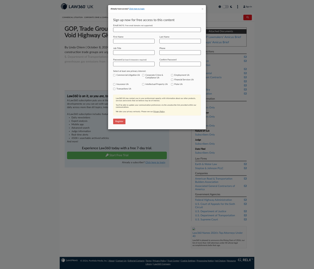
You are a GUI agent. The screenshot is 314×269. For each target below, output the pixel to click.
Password (130, 60)
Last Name (164, 37)
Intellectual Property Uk (156, 84)
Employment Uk (182, 75)
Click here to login (137, 9)
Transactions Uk (123, 89)
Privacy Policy (159, 111)
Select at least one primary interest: (129, 71)
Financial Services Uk (184, 80)
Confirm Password (167, 60)
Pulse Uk (178, 84)
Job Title (117, 48)
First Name (118, 37)
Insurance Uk (122, 84)
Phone (162, 48)
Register (119, 121)
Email (133, 25)
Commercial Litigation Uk (128, 75)
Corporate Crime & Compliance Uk (154, 76)
